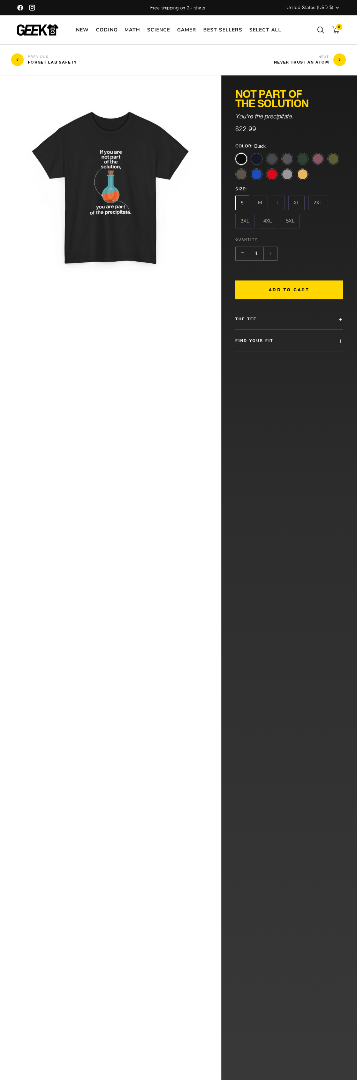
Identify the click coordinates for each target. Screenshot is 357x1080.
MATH (132, 30)
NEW (82, 30)
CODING (106, 30)
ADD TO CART (289, 289)
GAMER (186, 30)
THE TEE (289, 318)
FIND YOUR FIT (289, 340)
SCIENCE (158, 30)
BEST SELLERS (222, 30)
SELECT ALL (265, 30)
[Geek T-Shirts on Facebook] (20, 7)
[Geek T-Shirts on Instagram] (32, 7)
